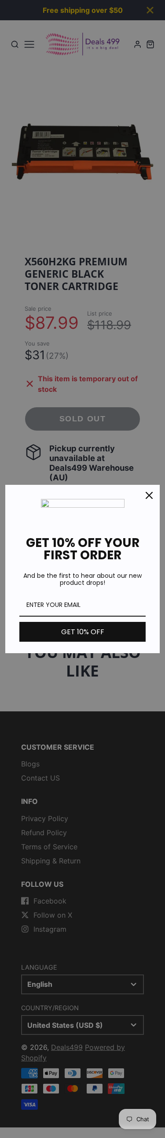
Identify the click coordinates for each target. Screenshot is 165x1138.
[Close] (149, 495)
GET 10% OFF (82, 632)
